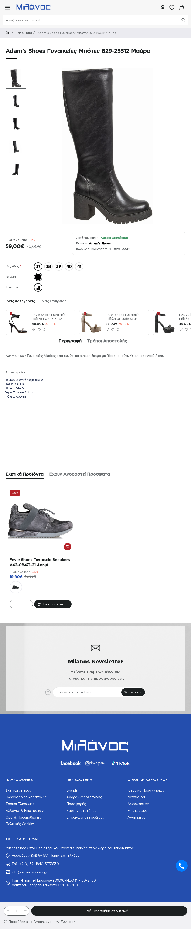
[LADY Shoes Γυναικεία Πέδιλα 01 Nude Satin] (91, 322)
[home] (8, 32)
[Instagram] (95, 763)
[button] (13, 71)
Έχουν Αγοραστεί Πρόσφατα (79, 474)
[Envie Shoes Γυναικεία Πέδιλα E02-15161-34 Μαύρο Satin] (18, 322)
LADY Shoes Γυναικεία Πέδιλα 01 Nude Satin (123, 316)
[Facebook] (70, 763)
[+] (25, 910)
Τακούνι (12, 287)
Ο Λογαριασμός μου (147, 780)
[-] (8, 910)
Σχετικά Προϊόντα (25, 474)
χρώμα (11, 276)
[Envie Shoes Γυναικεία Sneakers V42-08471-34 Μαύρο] (16, 587)
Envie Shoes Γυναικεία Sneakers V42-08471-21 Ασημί (40, 562)
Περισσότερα (79, 780)
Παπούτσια (24, 32)
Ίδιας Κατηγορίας (20, 301)
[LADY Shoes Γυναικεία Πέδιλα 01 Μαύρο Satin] (165, 322)
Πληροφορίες (19, 780)
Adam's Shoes (100, 243)
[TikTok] (120, 763)
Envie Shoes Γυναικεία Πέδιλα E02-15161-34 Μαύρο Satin (49, 317)
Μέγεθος (12, 266)
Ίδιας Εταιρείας (53, 301)
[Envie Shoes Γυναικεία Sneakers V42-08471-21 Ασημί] (40, 521)
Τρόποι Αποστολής (107, 340)
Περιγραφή (70, 340)
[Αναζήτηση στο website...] (183, 20)
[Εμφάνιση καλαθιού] (181, 7)
